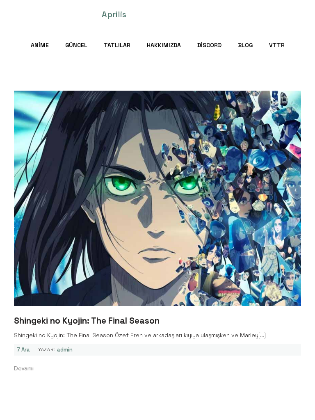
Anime (40, 45)
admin (65, 349)
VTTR (277, 45)
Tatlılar (117, 45)
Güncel (76, 45)
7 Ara (23, 349)
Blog (245, 45)
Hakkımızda (164, 45)
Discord (209, 45)
